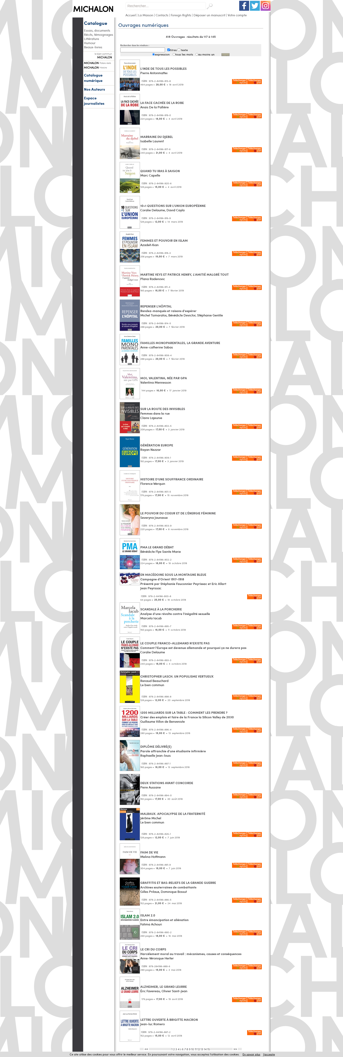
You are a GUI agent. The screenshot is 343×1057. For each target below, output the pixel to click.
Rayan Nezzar (150, 449)
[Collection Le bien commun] (98, 56)
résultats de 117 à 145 (201, 36)
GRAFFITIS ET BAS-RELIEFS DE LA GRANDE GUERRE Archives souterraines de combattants (178, 884)
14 (205, 1049)
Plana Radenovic (152, 279)
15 (208, 1049)
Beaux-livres (93, 47)
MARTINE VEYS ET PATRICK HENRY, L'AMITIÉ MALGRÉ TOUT (184, 274)
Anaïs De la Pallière (154, 107)
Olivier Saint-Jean (174, 991)
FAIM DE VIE (149, 852)
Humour (89, 43)
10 (192, 1049)
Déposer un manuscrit (209, 15)
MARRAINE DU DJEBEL (156, 136)
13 (201, 1049)
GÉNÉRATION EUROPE (156, 445)
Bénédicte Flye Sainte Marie (160, 551)
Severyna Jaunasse (154, 517)
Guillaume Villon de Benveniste (162, 721)
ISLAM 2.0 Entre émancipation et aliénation (164, 917)
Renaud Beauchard (154, 681)
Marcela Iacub (151, 618)
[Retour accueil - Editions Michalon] (98, 16)
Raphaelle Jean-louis (155, 755)
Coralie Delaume (152, 210)
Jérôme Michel (150, 818)
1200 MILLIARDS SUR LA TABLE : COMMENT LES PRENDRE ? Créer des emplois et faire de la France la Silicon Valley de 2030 (187, 714)
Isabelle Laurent (152, 141)
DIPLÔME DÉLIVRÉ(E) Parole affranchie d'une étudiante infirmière (173, 748)
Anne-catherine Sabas (156, 347)
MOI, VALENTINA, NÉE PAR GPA (163, 378)
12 (198, 1049)
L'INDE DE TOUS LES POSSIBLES (163, 68)
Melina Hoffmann (153, 856)
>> (235, 1049)
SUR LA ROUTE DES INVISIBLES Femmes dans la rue (162, 411)
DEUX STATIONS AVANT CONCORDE (166, 783)
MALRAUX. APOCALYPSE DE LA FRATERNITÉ (172, 813)
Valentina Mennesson (155, 382)
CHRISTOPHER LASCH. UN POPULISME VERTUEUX (177, 676)
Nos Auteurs (94, 89)
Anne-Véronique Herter (157, 958)
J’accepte (269, 1054)
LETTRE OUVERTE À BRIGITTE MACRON (169, 1019)
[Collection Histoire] (98, 67)
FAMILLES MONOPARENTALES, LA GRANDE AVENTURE (180, 342)
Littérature (91, 39)
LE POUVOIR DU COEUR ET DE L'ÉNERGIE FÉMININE (178, 513)
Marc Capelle (150, 175)
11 (196, 1049)
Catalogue (95, 22)
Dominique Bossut (174, 891)
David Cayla (176, 210)
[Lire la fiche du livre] (130, 90)
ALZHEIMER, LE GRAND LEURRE (163, 986)
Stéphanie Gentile (210, 315)
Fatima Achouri (151, 924)
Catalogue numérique (93, 77)
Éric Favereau (150, 991)
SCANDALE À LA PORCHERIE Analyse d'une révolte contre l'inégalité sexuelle (175, 611)
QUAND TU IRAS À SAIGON (160, 171)
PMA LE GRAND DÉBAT (157, 547)
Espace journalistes (94, 100)
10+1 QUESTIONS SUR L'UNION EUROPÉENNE (173, 205)
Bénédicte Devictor (182, 315)
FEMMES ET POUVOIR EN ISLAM (164, 240)
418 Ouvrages (176, 36)
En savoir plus (251, 1054)
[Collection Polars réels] (98, 62)
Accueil (130, 15)
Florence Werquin (152, 483)
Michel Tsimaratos (153, 315)
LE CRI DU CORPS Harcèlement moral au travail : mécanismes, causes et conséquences (190, 951)
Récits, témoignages (98, 34)
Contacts (162, 15)
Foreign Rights (181, 15)
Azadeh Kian (149, 245)
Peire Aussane (150, 787)
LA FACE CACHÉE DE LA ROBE (162, 102)
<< (146, 1049)
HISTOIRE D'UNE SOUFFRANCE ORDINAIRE (171, 479)
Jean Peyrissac (150, 588)
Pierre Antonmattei (154, 73)
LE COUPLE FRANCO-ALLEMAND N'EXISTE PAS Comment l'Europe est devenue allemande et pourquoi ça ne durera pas (193, 645)
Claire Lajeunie (151, 418)
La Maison (145, 15)
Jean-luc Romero (152, 1024)
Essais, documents (97, 30)
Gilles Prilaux (149, 891)
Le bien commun (152, 685)
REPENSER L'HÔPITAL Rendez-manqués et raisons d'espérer (168, 308)
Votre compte (237, 15)
